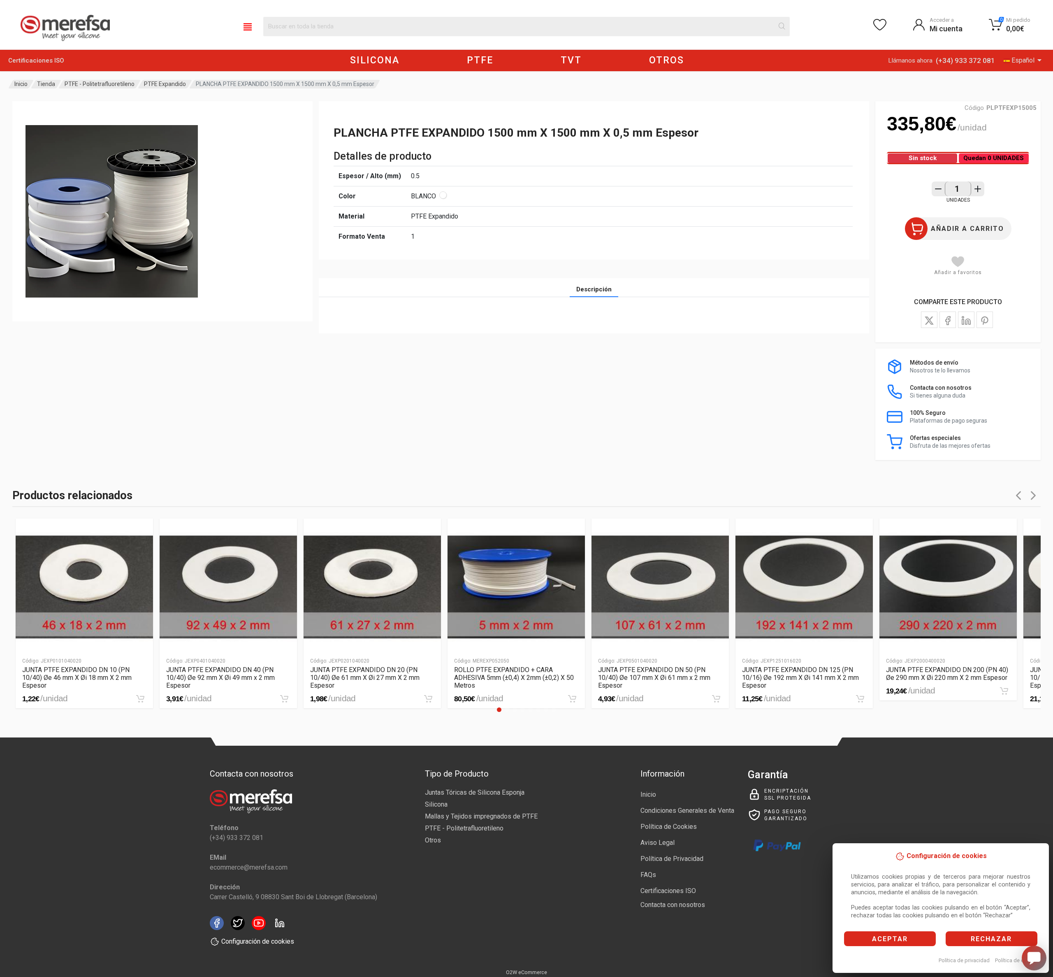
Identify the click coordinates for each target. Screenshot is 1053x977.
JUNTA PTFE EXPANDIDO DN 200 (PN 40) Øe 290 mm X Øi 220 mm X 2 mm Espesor (947, 674)
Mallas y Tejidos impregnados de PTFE (481, 816)
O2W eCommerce (526, 972)
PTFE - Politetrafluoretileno (100, 84)
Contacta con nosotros (672, 905)
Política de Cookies (668, 826)
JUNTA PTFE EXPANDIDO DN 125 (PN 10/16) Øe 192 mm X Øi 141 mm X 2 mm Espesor (800, 677)
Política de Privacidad (671, 859)
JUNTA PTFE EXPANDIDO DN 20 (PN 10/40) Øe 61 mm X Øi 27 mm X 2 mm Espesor (365, 677)
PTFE (480, 60)
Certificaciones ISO (36, 60)
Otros (433, 840)
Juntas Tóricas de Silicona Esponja (474, 792)
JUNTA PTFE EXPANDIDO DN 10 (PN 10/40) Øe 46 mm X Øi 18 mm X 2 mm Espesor (77, 677)
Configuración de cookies (257, 941)
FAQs (648, 875)
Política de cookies (1017, 960)
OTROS (666, 60)
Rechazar (991, 939)
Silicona (436, 804)
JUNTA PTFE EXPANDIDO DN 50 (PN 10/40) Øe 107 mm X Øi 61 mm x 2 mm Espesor (654, 677)
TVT (571, 60)
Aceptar (890, 939)
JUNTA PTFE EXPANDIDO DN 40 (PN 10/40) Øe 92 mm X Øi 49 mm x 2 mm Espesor (220, 677)
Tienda (46, 84)
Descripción (594, 289)
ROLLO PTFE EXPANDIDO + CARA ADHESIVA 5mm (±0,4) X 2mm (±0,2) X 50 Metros (514, 677)
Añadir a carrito (967, 229)
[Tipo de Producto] (247, 26)
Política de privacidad (964, 960)
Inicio (21, 84)
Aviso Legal (657, 843)
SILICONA (374, 60)
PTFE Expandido (165, 84)
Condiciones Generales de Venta (687, 810)
